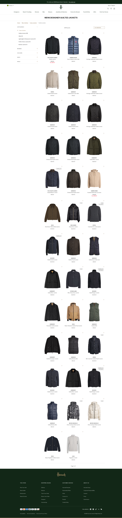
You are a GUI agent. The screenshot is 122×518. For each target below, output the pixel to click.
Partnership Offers (66, 490)
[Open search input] (108, 8)
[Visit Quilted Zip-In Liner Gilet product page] (73, 67)
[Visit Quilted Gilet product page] (94, 299)
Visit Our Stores (104, 12)
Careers (85, 493)
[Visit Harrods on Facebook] (90, 509)
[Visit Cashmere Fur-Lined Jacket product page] (94, 200)
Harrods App (44, 502)
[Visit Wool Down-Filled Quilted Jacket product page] (52, 200)
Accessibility (22, 513)
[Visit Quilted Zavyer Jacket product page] (52, 365)
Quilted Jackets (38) (23, 33)
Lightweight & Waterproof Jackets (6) (27, 39)
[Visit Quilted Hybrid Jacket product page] (52, 67)
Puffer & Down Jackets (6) (24, 41)
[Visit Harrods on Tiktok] (96, 509)
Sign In (109, 5)
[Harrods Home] (61, 7)
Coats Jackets (22, 30)
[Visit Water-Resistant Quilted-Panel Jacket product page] (73, 299)
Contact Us (65, 496)
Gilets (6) (21, 36)
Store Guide (22, 490)
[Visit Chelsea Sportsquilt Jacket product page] (52, 133)
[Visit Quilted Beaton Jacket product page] (52, 166)
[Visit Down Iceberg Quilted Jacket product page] (73, 398)
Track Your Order (45, 493)
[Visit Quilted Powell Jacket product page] (52, 100)
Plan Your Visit (23, 487)
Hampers (43, 499)
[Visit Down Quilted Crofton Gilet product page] (73, 33)
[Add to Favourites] (61, 33)
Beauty (50, 12)
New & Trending (27, 12)
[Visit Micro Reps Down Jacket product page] (73, 266)
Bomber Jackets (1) (23, 44)
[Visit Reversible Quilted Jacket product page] (52, 299)
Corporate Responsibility (89, 490)
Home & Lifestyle (75, 12)
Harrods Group (87, 487)
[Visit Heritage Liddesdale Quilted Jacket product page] (94, 33)
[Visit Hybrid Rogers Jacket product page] (94, 266)
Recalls (64, 499)
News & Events (23, 496)
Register (113, 5)
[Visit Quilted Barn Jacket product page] (94, 133)
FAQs (63, 493)
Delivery (43, 487)
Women (37, 12)
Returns (43, 490)
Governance (86, 499)
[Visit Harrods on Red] (98, 509)
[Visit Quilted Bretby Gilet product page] (73, 332)
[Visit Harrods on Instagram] (93, 509)
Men (44, 12)
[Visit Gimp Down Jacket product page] (73, 200)
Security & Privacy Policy (42, 513)
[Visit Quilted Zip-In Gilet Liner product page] (94, 233)
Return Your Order (45, 496)
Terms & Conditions (31, 513)
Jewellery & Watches (61, 12)
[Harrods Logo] (61, 474)
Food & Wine (86, 12)
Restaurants (23, 493)
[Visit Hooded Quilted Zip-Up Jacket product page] (94, 166)
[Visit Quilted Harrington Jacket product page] (52, 332)
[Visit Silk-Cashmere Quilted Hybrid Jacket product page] (94, 332)
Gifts (94, 12)
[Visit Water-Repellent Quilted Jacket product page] (52, 431)
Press (85, 496)
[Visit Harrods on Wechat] (101, 509)
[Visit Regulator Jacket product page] (73, 431)
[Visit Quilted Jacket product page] (52, 33)
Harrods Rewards (66, 487)
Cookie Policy (65, 502)
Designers (16, 12)
